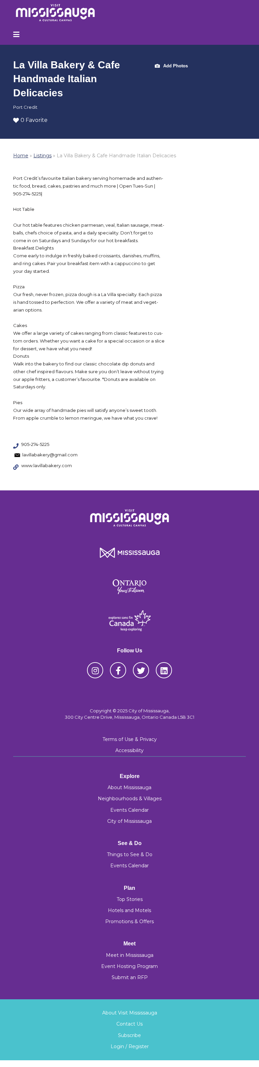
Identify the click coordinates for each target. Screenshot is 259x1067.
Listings (42, 156)
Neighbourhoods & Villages (130, 799)
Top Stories (130, 899)
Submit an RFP (130, 977)
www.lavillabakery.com (46, 465)
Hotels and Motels (129, 910)
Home (20, 156)
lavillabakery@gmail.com (50, 454)
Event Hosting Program (129, 966)
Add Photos (175, 65)
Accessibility (129, 750)
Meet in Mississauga (129, 955)
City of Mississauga (129, 821)
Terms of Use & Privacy (130, 739)
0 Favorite (34, 120)
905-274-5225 (35, 444)
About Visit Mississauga (129, 1013)
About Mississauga (129, 787)
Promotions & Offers (129, 921)
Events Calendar (129, 810)
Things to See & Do (129, 854)
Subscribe (129, 1035)
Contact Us (129, 1024)
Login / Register (130, 1046)
